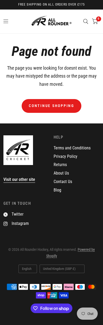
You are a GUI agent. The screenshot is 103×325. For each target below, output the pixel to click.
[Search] (85, 21)
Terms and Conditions (72, 147)
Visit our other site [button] (19, 179)
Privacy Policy (65, 156)
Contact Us (63, 181)
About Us (61, 173)
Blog (57, 190)
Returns (60, 164)
